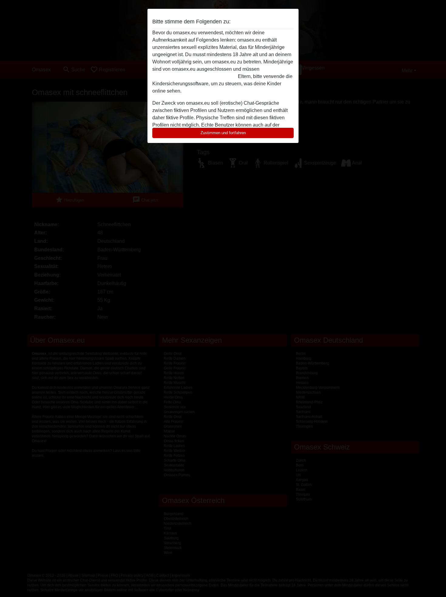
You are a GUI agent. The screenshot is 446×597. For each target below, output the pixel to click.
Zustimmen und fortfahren (223, 133)
